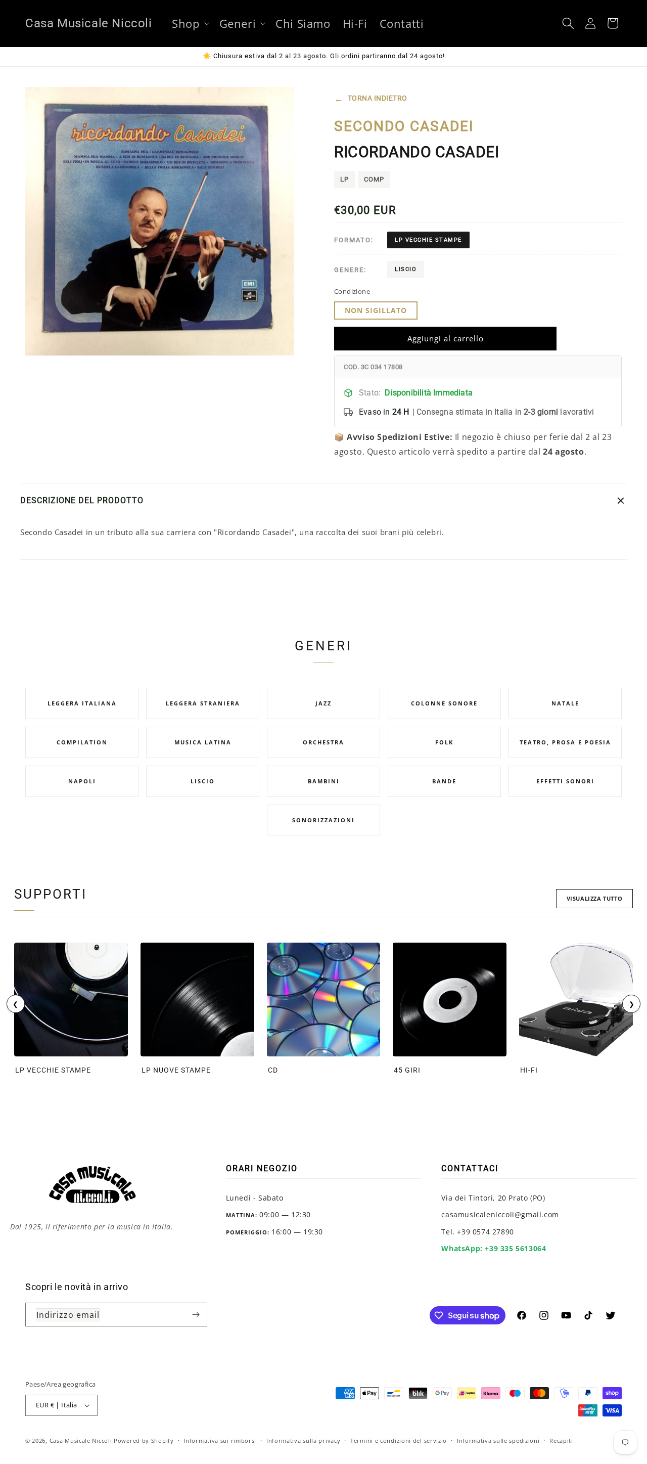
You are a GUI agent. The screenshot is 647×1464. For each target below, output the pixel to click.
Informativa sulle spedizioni (498, 1440)
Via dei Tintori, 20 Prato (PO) (493, 1198)
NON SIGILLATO (376, 310)
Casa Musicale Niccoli (81, 1440)
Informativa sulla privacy (303, 1440)
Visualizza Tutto (595, 898)
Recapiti (561, 1440)
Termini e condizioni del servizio (398, 1440)
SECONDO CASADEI (404, 126)
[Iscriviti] (195, 1314)
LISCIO (406, 269)
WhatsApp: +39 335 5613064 (493, 1248)
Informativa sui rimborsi (219, 1440)
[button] (189, 23)
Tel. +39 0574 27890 (477, 1231)
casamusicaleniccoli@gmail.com (500, 1214)
